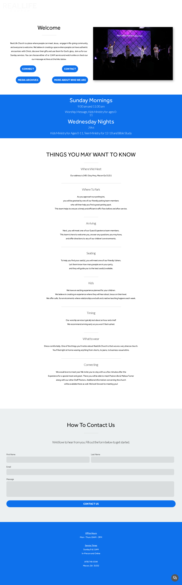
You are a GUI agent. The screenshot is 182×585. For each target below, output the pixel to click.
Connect (122, 8)
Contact (70, 68)
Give (174, 8)
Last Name (95, 454)
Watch (137, 8)
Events (150, 8)
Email (8, 467)
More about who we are (70, 80)
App (162, 8)
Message (10, 479)
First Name (10, 454)
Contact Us (91, 503)
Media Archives (28, 80)
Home (108, 8)
